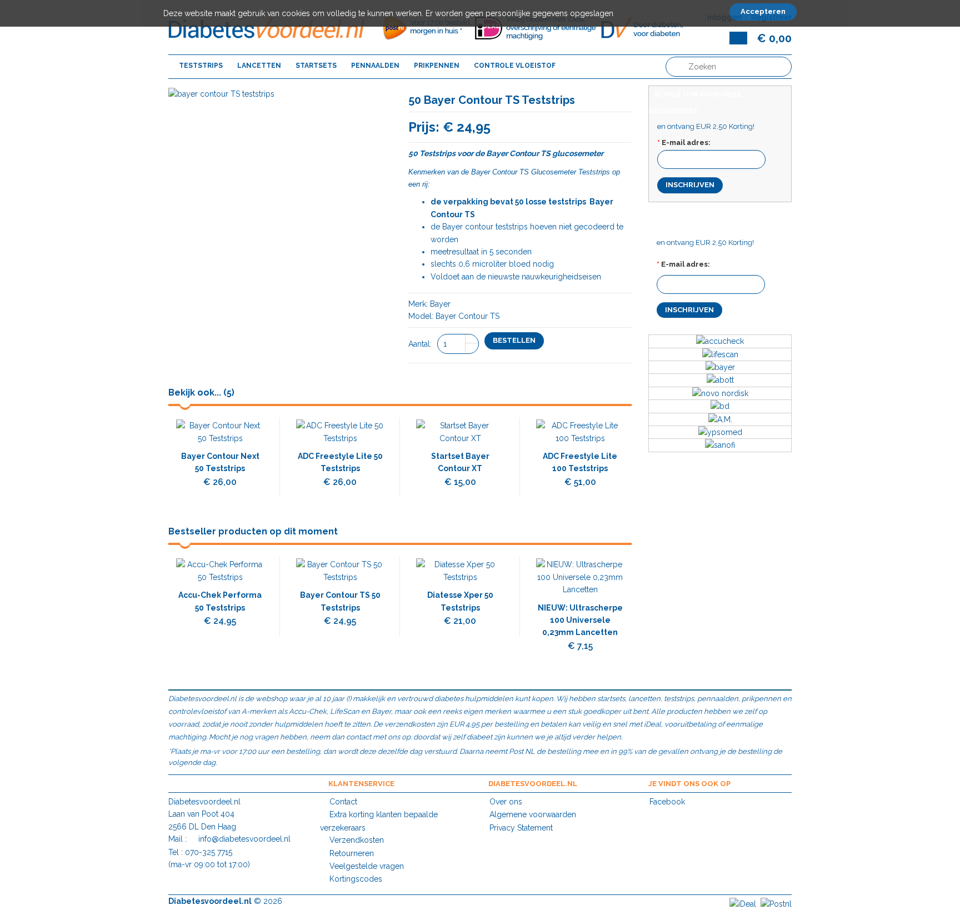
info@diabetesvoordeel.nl (244, 838)
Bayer (480, 172)
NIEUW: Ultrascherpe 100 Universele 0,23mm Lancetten (580, 620)
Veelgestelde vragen (366, 866)
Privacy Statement (521, 827)
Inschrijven (690, 185)
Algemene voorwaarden (532, 814)
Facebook (667, 801)
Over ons (505, 801)
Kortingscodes (355, 878)
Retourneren (351, 853)
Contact (343, 801)
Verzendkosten (356, 840)
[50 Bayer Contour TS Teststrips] (221, 93)
